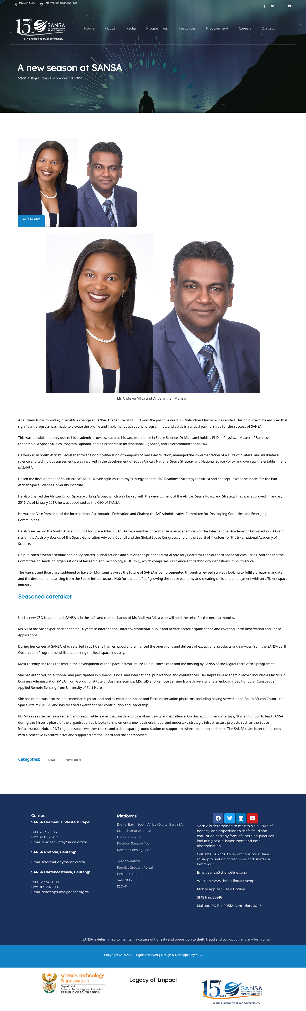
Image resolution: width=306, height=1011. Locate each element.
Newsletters (73, 760)
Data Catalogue (129, 837)
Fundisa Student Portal (135, 867)
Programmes (157, 28)
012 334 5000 (27, 3)
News (51, 760)
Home (89, 28)
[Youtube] (252, 818)
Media (131, 28)
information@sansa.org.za (61, 3)
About (110, 28)
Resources (187, 28)
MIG (199, 955)
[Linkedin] (241, 818)
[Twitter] (229, 818)
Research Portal (129, 874)
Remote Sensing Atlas (134, 850)
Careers (245, 28)
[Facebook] (218, 818)
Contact (268, 28)
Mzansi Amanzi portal (134, 831)
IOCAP (122, 886)
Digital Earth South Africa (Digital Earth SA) (150, 824)
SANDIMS (124, 880)
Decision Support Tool (133, 843)
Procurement (217, 28)
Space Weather (129, 861)
